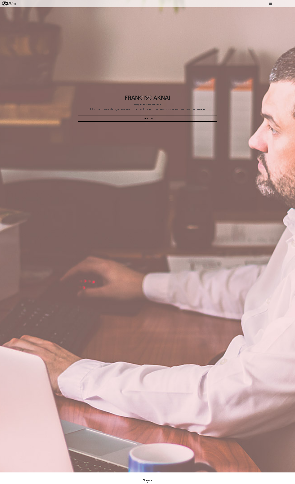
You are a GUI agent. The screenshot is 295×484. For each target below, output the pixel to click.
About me (147, 480)
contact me (147, 118)
